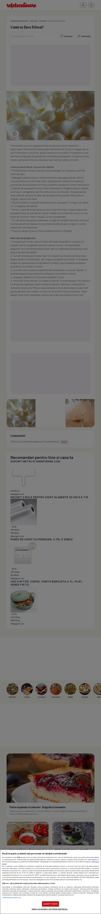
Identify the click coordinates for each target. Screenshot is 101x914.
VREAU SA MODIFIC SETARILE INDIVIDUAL (50, 909)
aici (17, 875)
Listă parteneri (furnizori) (11, 897)
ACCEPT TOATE (50, 904)
